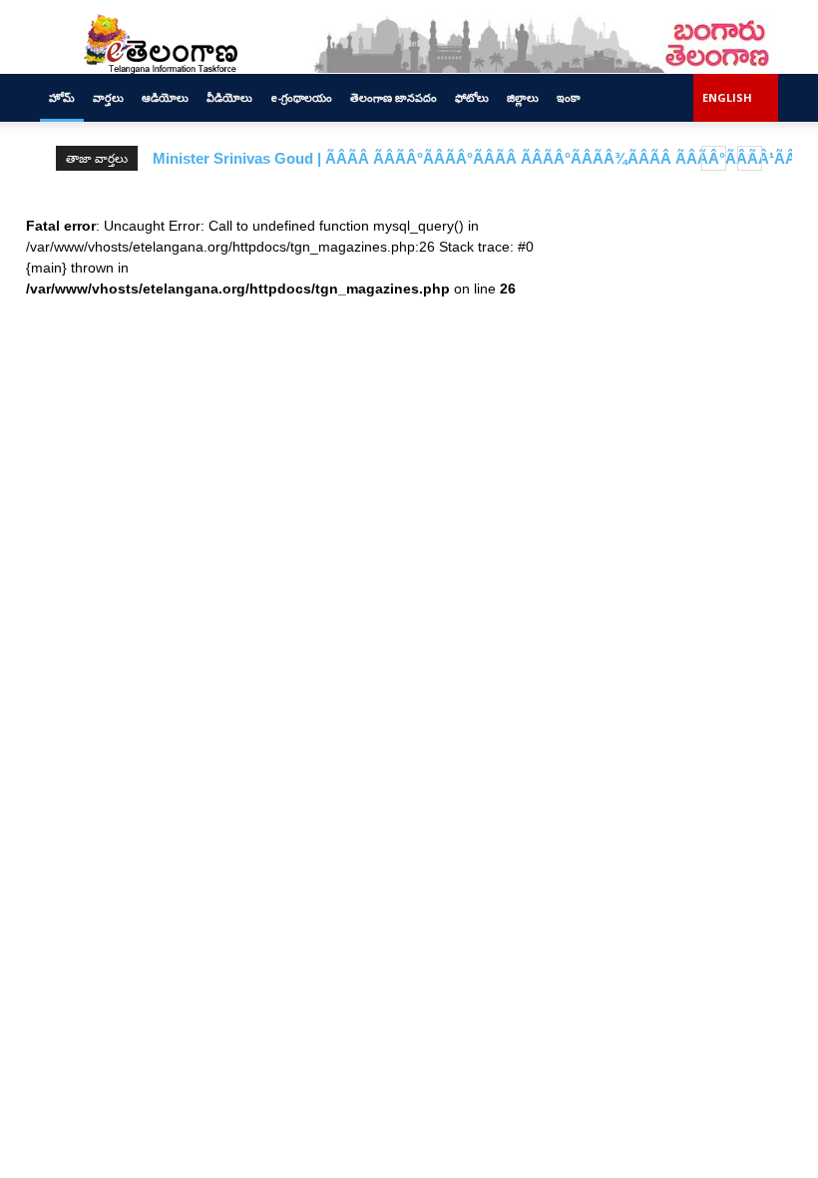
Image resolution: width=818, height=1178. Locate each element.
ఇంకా (569, 97)
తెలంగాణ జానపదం (393, 97)
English (727, 97)
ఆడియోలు (165, 97)
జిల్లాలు (523, 97)
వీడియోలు (229, 97)
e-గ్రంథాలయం (301, 97)
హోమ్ (62, 97)
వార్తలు (108, 97)
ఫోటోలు (472, 97)
